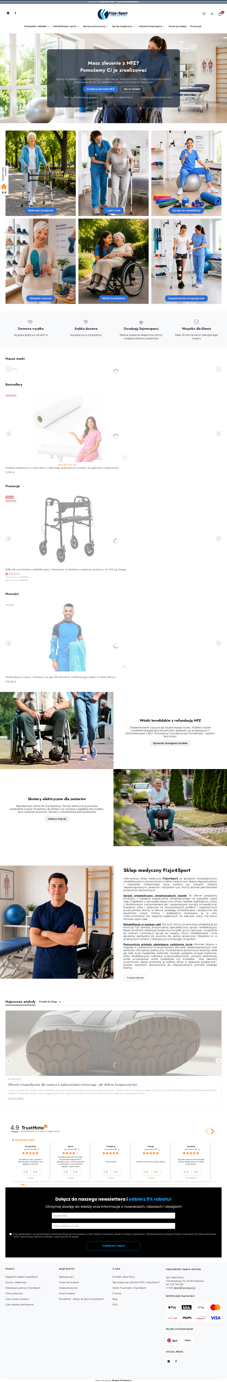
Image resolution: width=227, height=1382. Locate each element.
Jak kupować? (66, 1276)
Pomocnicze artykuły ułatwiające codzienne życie (157, 944)
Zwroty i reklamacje (16, 1282)
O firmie (116, 1293)
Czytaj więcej (135, 977)
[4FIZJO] (11, 369)
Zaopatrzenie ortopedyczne (186, 298)
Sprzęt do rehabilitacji (186, 210)
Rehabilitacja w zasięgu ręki (142, 924)
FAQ (114, 1304)
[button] (207, 1131)
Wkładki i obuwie (41, 298)
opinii (47, 1131)
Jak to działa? (132, 89)
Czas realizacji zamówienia (19, 1304)
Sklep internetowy (112, 1380)
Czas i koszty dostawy (17, 1299)
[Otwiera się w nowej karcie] (8, 13)
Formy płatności (14, 1293)
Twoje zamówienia (69, 1282)
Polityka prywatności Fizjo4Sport (22, 1288)
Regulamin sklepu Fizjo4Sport (21, 1276)
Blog (115, 1299)
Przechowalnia (67, 1293)
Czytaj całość (16, 1098)
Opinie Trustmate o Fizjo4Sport (129, 1288)
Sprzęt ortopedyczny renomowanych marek (154, 895)
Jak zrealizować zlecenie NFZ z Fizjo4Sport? (136, 1282)
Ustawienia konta (68, 1288)
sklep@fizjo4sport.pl (184, 1287)
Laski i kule (113, 210)
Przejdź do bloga (48, 1001)
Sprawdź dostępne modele (170, 743)
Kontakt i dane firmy (123, 1276)
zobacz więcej (57, 818)
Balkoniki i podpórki (40, 210)
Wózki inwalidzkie (113, 298)
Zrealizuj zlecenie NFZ (100, 89)
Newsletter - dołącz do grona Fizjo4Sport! (81, 1299)
